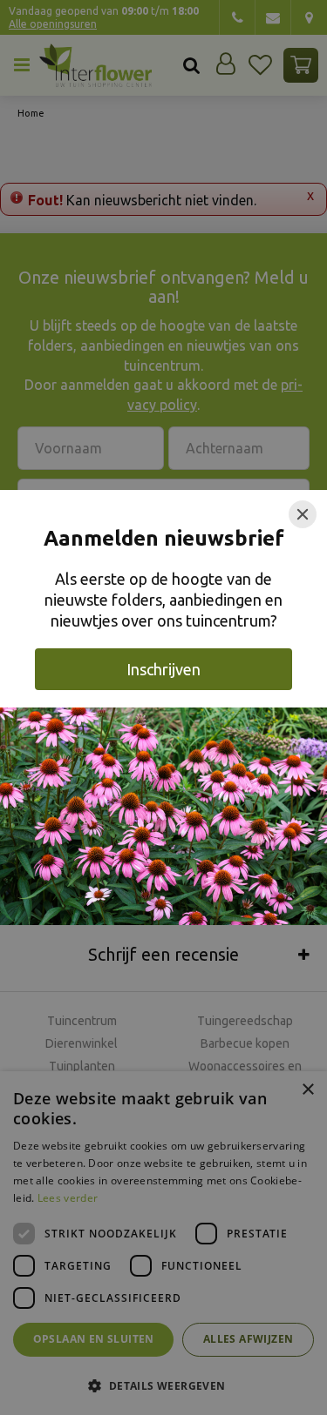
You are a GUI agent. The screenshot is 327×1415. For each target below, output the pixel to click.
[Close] (303, 514)
